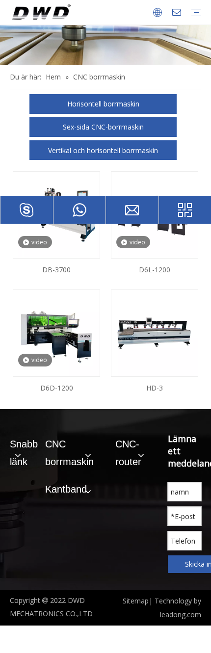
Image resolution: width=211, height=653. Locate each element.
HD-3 (154, 387)
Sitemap (136, 600)
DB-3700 (56, 269)
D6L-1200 (154, 269)
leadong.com (180, 614)
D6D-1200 (56, 387)
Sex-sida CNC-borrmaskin (103, 126)
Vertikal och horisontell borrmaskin (103, 150)
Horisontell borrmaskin (103, 103)
